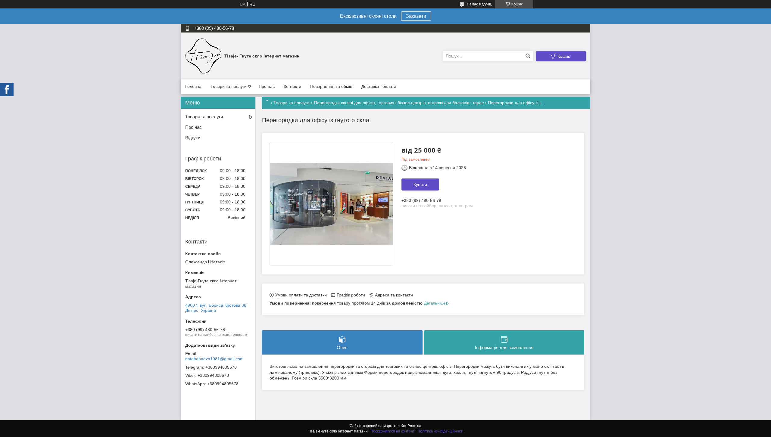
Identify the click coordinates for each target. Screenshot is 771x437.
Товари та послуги (229, 86)
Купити (420, 184)
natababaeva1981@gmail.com (214, 358)
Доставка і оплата (378, 86)
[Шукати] (528, 56)
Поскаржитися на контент (392, 431)
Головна (193, 86)
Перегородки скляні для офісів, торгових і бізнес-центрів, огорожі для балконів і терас (399, 102)
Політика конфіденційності (440, 431)
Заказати (416, 16)
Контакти (292, 86)
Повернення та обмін (331, 86)
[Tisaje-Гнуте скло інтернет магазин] (203, 55)
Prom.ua (414, 426)
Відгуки (192, 137)
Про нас (267, 86)
